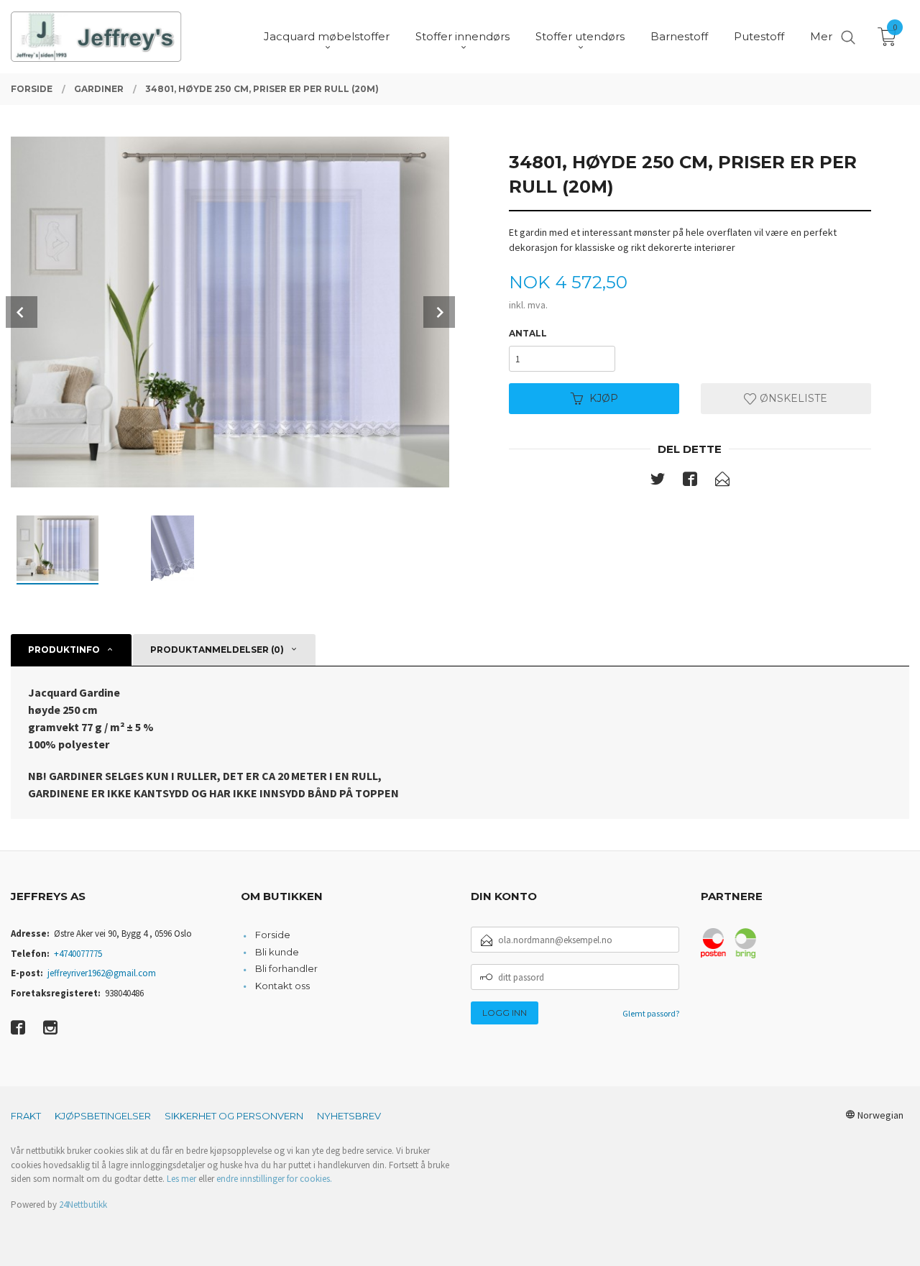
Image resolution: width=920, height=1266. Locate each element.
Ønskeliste (792, 398)
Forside (272, 934)
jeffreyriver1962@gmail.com (101, 973)
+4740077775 (78, 954)
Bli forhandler (286, 968)
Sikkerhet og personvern (234, 1115)
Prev (21, 312)
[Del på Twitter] (658, 482)
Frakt (26, 1115)
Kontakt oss (282, 985)
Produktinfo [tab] (64, 649)
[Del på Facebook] (690, 482)
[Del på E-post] (722, 482)
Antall (528, 333)
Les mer (181, 1179)
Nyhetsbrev (349, 1115)
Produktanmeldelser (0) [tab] (217, 649)
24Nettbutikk (83, 1204)
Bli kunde (277, 952)
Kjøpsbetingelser (103, 1115)
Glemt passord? (650, 1013)
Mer (821, 36)
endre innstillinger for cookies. (274, 1179)
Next (439, 312)
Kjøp (603, 398)
